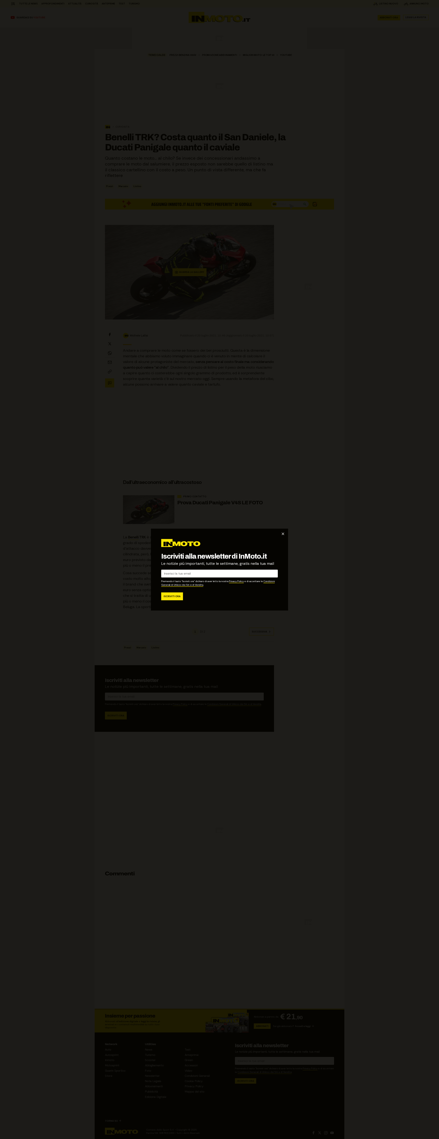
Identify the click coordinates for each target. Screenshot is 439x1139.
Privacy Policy (236, 581)
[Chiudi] (283, 533)
